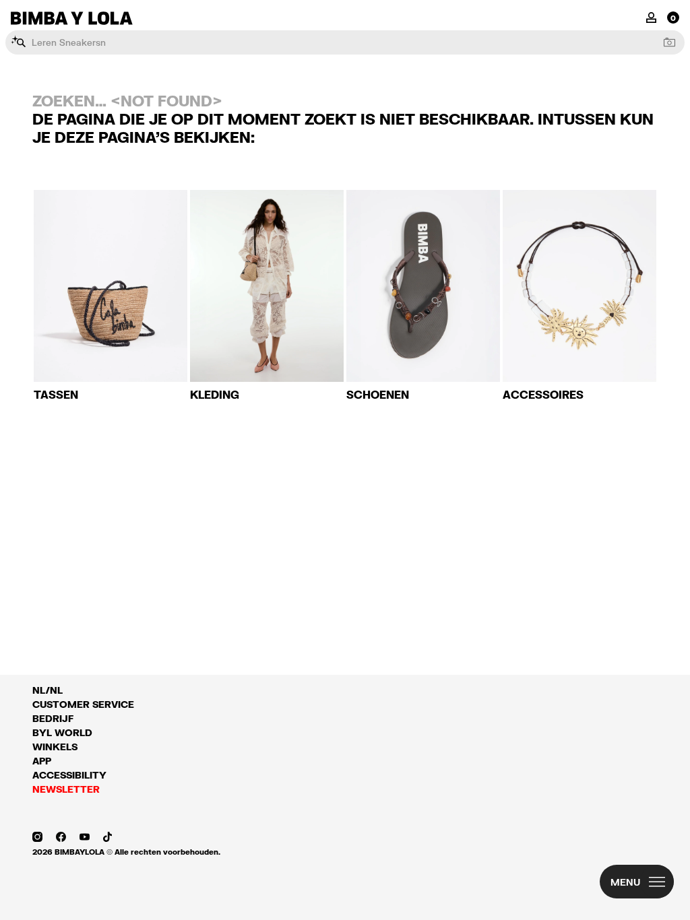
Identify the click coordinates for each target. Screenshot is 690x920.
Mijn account (651, 16)
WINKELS (54, 746)
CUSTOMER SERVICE (83, 704)
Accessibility (69, 775)
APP (41, 760)
